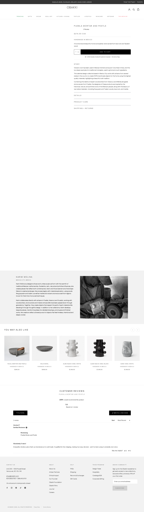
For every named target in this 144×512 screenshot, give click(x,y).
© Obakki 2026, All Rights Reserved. (20, 507)
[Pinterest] (16, 488)
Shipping (73, 472)
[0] (138, 9)
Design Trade (97, 469)
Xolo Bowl (44, 364)
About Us (52, 469)
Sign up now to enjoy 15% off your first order (72, 2)
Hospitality (96, 472)
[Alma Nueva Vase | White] (72, 348)
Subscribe (119, 488)
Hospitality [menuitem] (140, 2)
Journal (51, 489)
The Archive (122, 16)
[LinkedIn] (25, 488)
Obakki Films (53, 486)
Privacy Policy (37, 507)
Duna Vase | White (127, 364)
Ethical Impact (54, 476)
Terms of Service (47, 507)
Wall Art (48, 16)
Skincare (99, 16)
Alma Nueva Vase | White (72, 364)
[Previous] (133, 330)
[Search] (134, 9)
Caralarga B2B (97, 476)
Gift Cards (73, 479)
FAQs (72, 469)
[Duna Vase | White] (127, 348)
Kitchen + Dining (63, 16)
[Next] (138, 330)
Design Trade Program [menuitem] (129, 2)
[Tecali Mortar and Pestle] (16, 348)
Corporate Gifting (98, 479)
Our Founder (53, 479)
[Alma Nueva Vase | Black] (99, 348)
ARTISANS (110, 16)
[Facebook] (7, 488)
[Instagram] (11, 488)
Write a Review (121, 413)
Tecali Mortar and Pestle (16, 364)
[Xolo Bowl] (44, 348)
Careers (51, 492)
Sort (113, 420)
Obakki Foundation (55, 482)
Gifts (30, 16)
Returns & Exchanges (77, 476)
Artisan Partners (54, 472)
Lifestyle (87, 16)
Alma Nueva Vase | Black (100, 364)
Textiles (77, 16)
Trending (20, 16)
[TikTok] (20, 488)
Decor (38, 16)
